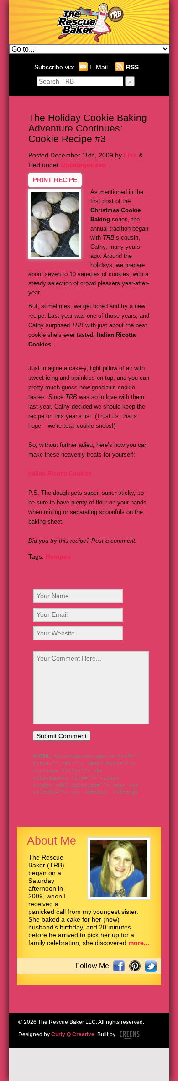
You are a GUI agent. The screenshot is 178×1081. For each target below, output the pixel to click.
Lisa (130, 155)
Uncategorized (83, 164)
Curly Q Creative (72, 1034)
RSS (131, 67)
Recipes (58, 556)
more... (138, 942)
